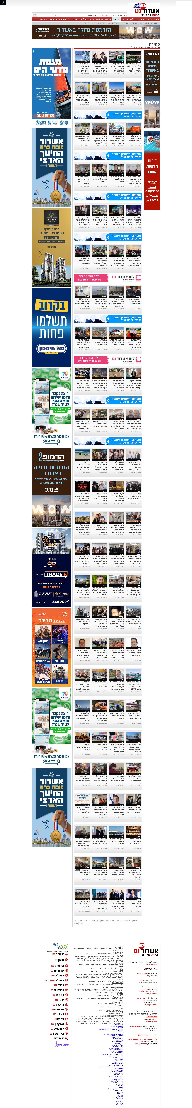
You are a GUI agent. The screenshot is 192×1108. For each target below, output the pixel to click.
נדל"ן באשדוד (118, 1025)
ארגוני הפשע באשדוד (104, 954)
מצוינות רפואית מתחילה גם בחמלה (117, 179)
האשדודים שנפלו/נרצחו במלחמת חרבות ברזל (108, 992)
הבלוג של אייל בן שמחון (115, 995)
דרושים (99, 19)
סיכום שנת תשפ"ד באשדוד (113, 988)
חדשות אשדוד (118, 952)
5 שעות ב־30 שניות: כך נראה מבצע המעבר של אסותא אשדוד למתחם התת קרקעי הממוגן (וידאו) (82, 306)
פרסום (121, 1087)
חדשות (150, 19)
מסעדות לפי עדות (103, 960)
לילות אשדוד (112, 981)
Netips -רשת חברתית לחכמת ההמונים (110, 1067)
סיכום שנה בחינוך (111, 976)
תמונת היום (101, 981)
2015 (94, 921)
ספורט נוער (108, 968)
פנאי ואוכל (97, 1018)
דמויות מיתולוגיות (103, 999)
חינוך (51, 19)
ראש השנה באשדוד (109, 1020)
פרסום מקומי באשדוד (116, 1035)
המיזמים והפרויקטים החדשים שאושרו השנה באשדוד (105, 1017)
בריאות (134, 23)
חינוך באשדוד (106, 1023)
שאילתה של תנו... (135, 304)
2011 (76, 921)
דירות (91, 19)
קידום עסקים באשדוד (116, 1037)
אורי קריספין (140, 998)
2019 (112, 921)
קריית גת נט (119, 1084)
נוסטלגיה (94, 971)
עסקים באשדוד (82, 1023)
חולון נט (120, 1086)
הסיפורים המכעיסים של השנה (111, 978)
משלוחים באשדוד (117, 1045)
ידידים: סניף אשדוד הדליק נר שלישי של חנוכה (83, 778)
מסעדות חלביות (105, 957)
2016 (98, 921)
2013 (85, 921)
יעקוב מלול (120, 1098)
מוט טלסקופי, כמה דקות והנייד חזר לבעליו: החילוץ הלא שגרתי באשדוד (117, 68)
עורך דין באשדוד (118, 1083)
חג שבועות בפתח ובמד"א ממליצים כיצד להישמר (116, 342)
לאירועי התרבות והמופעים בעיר (113, 965)
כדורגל (93, 968)
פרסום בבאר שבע (117, 1053)
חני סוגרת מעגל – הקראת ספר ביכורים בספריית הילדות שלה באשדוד (116, 749)
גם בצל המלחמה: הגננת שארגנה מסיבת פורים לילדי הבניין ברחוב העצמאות (133, 561)
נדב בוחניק (119, 1097)
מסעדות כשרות (90, 960)
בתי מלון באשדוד (117, 1039)
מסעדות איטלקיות (81, 957)
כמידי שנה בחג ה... (100, 749)
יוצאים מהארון (116, 950)
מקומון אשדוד (118, 1043)
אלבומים (120, 979)
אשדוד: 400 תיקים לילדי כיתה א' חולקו (100, 179)
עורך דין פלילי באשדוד (116, 1081)
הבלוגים (120, 994)
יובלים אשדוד (119, 1103)
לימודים (111, 1004)
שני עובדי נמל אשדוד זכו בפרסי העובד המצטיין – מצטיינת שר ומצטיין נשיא (134, 344)
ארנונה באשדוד (118, 1062)
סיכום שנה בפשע (97, 976)
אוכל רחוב (111, 962)
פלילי (93, 954)
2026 (80, 923)
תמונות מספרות (104, 971)
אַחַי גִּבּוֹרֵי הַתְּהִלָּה (99, 421)
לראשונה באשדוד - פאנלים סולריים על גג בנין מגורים (99, 841)
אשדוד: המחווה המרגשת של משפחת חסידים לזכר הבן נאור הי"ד (100, 655)
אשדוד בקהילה (144, 47)
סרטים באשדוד (118, 1023)
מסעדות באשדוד (117, 1046)
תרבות (125, 19)
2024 (135, 921)
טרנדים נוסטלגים (90, 999)
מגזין (121, 970)
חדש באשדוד (102, 1004)
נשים (121, 1018)
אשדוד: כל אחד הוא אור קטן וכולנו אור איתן (83, 809)
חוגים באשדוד (96, 965)
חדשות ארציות (118, 954)
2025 (76, 923)
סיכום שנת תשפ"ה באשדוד (113, 1015)
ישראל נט (120, 1028)
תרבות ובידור (118, 963)
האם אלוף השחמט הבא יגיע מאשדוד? (82, 903)
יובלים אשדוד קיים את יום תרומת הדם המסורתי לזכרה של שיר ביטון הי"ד (116, 263)
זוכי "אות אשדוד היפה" (110, 23)
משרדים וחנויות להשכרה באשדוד (112, 1054)
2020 (117, 921)
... (140, 143)
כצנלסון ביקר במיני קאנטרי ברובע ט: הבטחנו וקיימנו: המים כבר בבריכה (133, 385)
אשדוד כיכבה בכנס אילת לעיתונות (135, 903)
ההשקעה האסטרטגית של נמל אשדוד (100, 342)
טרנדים (101, 1007)
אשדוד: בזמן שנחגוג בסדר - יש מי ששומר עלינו (133, 496)
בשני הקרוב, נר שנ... (134, 843)
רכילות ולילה (118, 947)
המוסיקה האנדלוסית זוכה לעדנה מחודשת (117, 778)
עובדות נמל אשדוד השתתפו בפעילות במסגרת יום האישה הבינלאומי (116, 304)
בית (157, 19)
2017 (103, 921)
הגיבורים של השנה (117, 975)
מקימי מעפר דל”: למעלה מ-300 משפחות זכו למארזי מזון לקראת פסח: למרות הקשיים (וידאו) (117, 501)
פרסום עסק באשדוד (116, 1026)
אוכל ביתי (120, 958)
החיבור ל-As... (102, 686)
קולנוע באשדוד (84, 965)
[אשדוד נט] (142, 956)
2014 (89, 921)
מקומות (96, 949)
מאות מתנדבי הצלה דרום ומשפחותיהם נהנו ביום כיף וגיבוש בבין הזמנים (116, 140)
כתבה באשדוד (118, 1075)
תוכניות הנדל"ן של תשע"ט (91, 1020)
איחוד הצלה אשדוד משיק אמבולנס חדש (135, 138)
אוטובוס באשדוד (81, 1021)
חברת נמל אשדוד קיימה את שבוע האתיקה (82, 621)
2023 (130, 921)
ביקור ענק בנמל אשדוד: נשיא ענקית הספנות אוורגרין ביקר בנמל (117, 906)
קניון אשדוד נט (94, 1023)
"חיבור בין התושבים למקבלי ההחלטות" (82, 747)
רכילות (133, 19)
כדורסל (100, 968)
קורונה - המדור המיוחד (114, 1012)
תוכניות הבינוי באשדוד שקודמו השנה (86, 989)
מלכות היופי (119, 1105)
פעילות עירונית (145, 23)
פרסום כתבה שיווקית (116, 1072)
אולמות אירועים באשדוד (115, 1076)
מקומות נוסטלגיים (117, 999)
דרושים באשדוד (118, 1059)
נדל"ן (87, 954)
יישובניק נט (119, 1040)
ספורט (141, 19)
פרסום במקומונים (117, 1042)
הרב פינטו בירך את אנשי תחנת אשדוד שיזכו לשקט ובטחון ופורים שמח (117, 561)
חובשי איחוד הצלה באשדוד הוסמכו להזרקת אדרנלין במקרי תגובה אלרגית (100, 140)
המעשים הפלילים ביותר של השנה (100, 1021)
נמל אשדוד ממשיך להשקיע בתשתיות (83, 260)
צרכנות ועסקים (117, 1002)
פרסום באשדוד (118, 1068)
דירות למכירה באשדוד (116, 1048)
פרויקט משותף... (84, 141)
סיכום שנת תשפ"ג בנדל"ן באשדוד (88, 978)
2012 (80, 921)
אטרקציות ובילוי (111, 1007)
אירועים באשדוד (118, 1057)
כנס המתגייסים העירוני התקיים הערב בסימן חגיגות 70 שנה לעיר (117, 222)
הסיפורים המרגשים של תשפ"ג (99, 975)
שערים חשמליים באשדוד (115, 1065)
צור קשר (43, 19)
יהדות (105, 1018)
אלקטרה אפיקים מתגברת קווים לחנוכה (117, 841)
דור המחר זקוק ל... (118, 592)
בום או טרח (113, 949)
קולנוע (83, 19)
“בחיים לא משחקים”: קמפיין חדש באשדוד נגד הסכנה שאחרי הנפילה (82, 498)
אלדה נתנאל (119, 1101)
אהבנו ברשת (113, 1018)
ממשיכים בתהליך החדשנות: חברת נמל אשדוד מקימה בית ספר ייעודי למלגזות (99, 385)
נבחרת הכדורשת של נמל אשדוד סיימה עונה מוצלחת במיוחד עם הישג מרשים (134, 263)
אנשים (89, 949)
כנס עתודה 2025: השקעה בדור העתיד (82, 872)
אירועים (120, 981)
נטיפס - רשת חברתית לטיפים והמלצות (110, 1029)
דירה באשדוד (119, 1078)
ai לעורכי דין (82, 1017)
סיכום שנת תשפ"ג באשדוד (113, 973)
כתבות (121, 971)
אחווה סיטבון (119, 1090)
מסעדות (120, 955)
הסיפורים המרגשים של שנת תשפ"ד (111, 991)
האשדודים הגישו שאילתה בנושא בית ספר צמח (134, 715)
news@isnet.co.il (151, 1005)
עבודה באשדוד (118, 1073)
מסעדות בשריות (118, 957)
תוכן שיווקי (120, 1004)
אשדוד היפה (124, 23)
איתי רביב (120, 1092)
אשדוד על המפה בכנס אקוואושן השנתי (117, 715)
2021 (121, 921)
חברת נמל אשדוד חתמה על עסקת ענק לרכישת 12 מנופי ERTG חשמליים (134, 686)
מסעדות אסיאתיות (109, 958)
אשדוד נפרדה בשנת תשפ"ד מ (88, 991)
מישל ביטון (120, 1094)
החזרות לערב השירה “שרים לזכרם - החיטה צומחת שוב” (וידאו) (118, 467)
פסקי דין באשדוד (117, 1010)
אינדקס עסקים (86, 1018)
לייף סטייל (119, 1005)
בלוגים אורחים (101, 995)
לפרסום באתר (92, 15)
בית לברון (120, 1100)
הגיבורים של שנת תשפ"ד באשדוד (112, 989)
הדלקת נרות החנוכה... (133, 812)
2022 (126, 921)
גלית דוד (120, 1095)
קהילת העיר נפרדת (92, 23)
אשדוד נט (156, 47)
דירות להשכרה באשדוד (115, 1050)
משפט (75, 19)
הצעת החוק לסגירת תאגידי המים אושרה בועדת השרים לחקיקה (118, 812)
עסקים (108, 19)
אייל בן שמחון (119, 1031)
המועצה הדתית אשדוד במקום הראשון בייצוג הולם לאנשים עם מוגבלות (100, 68)
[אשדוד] (144, 17)
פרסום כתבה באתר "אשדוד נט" (113, 1034)
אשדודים (104, 949)
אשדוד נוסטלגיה (117, 997)
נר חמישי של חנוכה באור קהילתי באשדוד (100, 778)
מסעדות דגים (93, 957)
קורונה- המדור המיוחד (116, 1013)
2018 (108, 921)
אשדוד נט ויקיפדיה (117, 1070)
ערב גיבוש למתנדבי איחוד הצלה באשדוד (117, 872)
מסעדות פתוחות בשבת (92, 958)
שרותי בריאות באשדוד (116, 1056)
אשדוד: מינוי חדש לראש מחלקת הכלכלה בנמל (133, 652)
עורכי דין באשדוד (104, 1010)
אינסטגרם (92, 981)
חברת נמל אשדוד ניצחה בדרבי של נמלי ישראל (134, 778)
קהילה (116, 19)
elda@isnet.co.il (151, 994)
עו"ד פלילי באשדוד (117, 1079)
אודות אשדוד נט (63, 19)
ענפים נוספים (119, 968)
